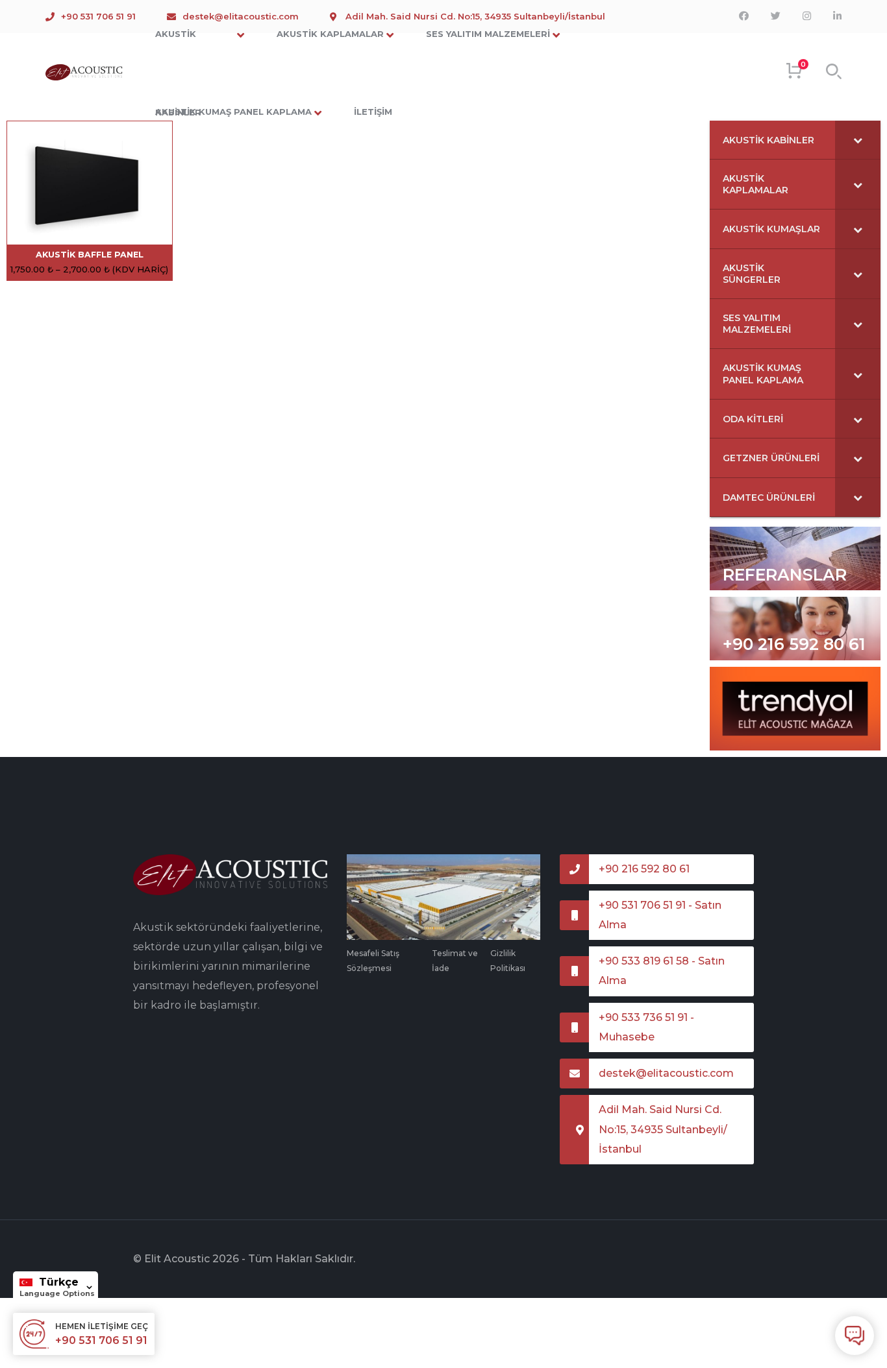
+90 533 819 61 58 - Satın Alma (662, 971)
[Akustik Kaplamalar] (84, 72)
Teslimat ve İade (455, 960)
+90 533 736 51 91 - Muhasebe (646, 1027)
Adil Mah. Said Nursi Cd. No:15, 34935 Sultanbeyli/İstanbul (663, 1129)
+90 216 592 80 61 (794, 644)
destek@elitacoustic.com (666, 1073)
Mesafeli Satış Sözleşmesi (373, 960)
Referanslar (785, 574)
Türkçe (59, 1282)
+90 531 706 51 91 (98, 16)
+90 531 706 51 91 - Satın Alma (660, 915)
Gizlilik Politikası (507, 960)
